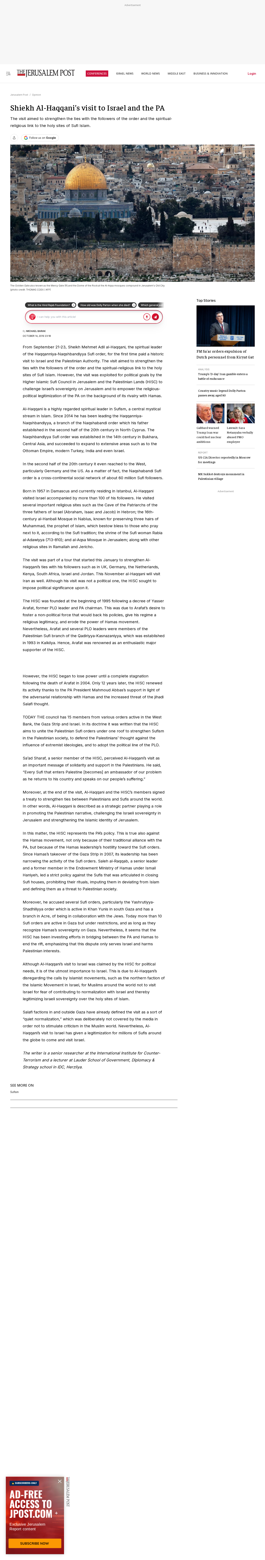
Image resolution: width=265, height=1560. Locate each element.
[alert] (35, 1515)
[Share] (14, 138)
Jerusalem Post (19, 94)
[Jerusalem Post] (43, 73)
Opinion (36, 94)
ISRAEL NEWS (124, 73)
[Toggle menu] (8, 73)
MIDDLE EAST (177, 73)
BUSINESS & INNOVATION (210, 73)
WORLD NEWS (150, 73)
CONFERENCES (97, 73)
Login (252, 73)
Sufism (14, 1092)
